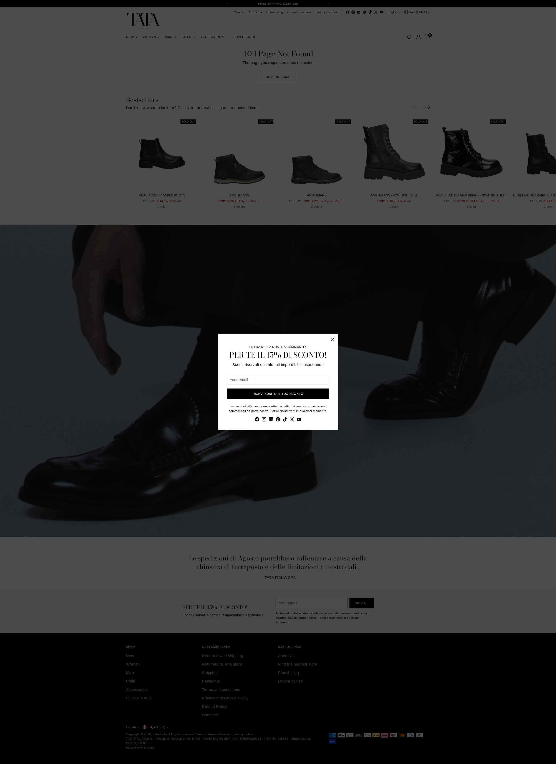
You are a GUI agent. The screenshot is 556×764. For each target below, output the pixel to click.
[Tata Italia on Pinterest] (278, 420)
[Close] (332, 339)
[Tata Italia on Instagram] (264, 420)
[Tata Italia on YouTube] (298, 420)
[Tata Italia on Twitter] (292, 420)
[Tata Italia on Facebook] (257, 420)
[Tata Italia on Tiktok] (285, 420)
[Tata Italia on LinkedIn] (271, 420)
